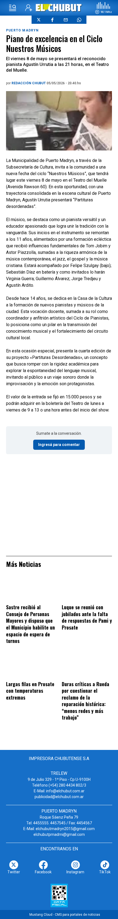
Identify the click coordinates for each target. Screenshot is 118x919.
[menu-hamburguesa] (12, 8)
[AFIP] (59, 895)
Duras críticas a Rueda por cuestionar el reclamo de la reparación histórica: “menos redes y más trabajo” (85, 700)
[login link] (28, 7)
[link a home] (59, 7)
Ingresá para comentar (59, 444)
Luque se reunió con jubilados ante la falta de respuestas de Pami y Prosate (87, 617)
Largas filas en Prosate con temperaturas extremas (30, 690)
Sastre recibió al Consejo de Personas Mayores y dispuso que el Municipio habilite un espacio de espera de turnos (30, 624)
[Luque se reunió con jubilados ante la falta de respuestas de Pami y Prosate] (87, 590)
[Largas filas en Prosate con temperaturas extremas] (31, 666)
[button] (103, 8)
